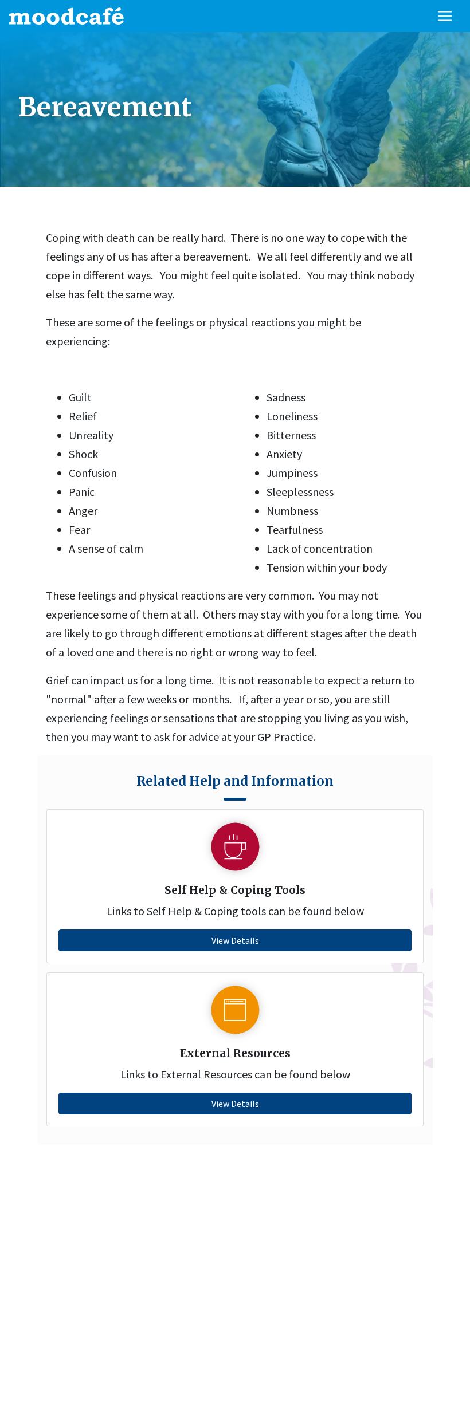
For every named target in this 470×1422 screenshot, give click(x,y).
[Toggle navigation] (445, 16)
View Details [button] (235, 940)
